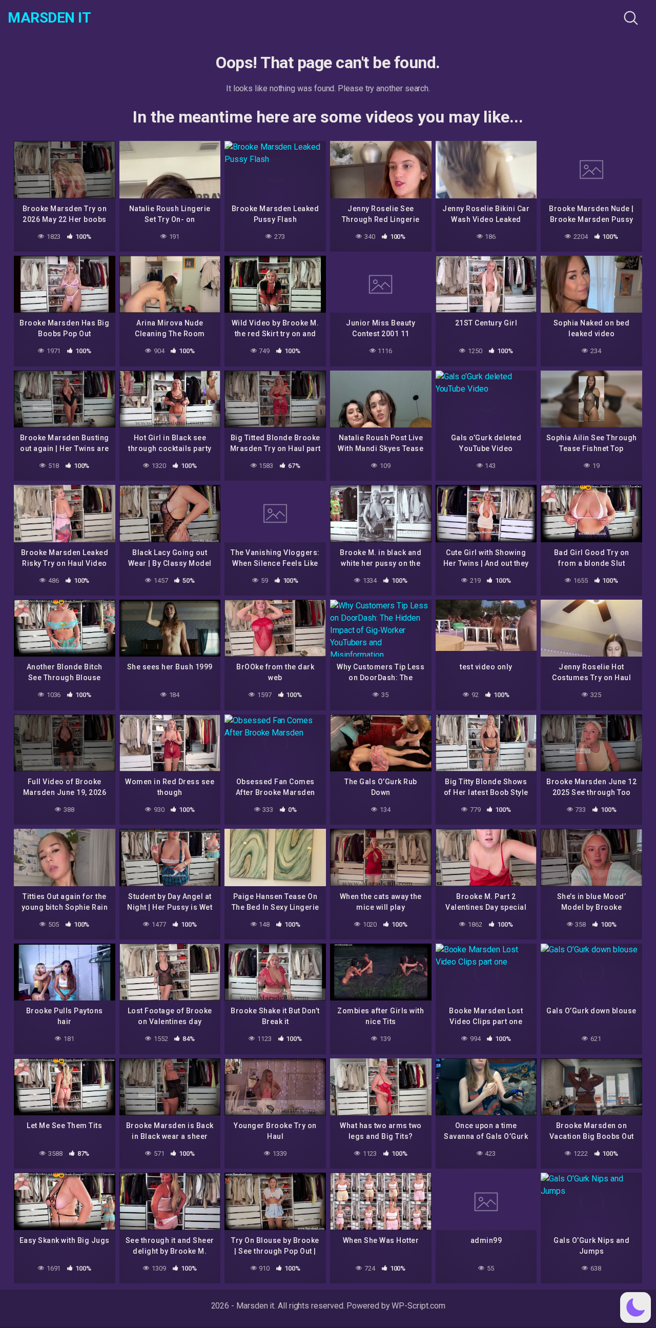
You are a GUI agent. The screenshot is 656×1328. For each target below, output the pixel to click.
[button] (635, 1307)
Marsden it (49, 18)
